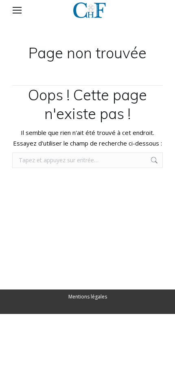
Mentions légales (87, 296)
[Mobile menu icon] (17, 10)
